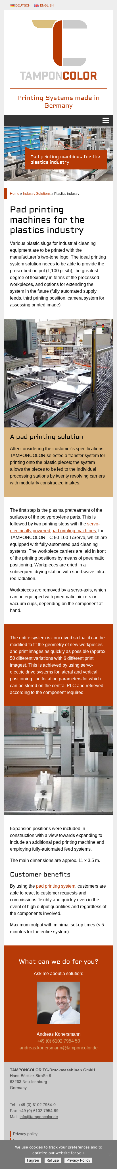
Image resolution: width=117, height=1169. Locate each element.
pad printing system (55, 886)
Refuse (53, 1160)
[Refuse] (110, 1154)
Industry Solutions (37, 194)
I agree (33, 1160)
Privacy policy (25, 1134)
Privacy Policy (78, 1160)
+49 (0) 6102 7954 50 (58, 1041)
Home (14, 194)
